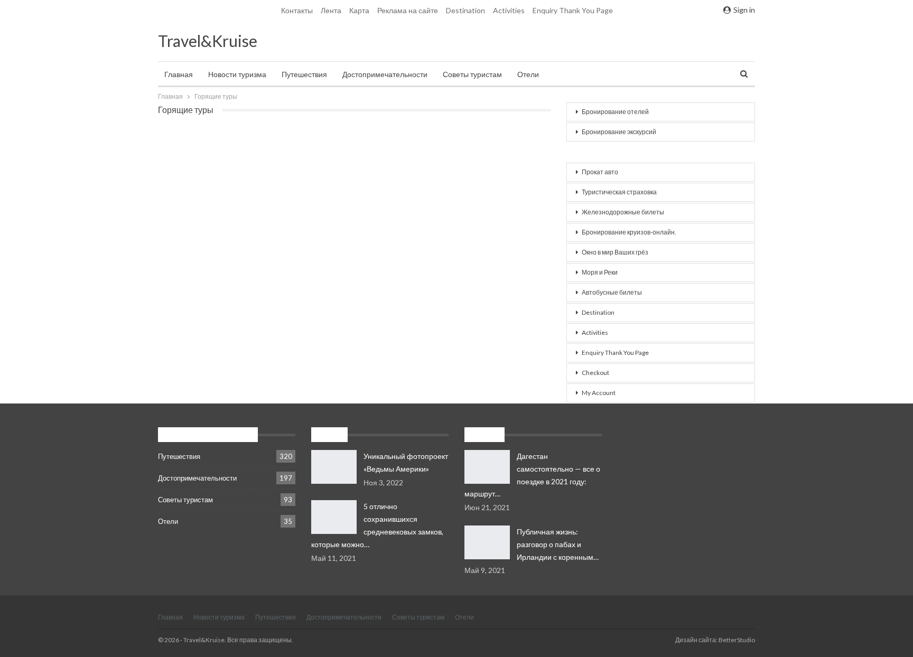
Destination (465, 10)
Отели (528, 74)
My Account (599, 393)
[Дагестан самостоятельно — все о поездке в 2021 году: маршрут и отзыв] (487, 467)
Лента (331, 10)
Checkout (595, 373)
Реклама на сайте (407, 10)
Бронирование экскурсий (619, 132)
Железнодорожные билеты (623, 212)
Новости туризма (237, 74)
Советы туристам (472, 74)
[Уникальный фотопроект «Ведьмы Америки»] (334, 467)
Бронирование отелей (615, 112)
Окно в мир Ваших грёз (615, 252)
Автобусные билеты (612, 292)
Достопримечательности (384, 74)
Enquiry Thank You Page (573, 10)
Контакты (297, 10)
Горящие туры (603, 152)
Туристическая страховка (619, 192)
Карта (359, 10)
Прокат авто (600, 172)
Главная (178, 74)
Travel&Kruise (207, 40)
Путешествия (304, 74)
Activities (509, 10)
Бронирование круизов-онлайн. (629, 232)
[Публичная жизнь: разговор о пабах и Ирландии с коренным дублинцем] (487, 542)
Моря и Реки (600, 272)
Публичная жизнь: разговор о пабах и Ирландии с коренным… (558, 544)
